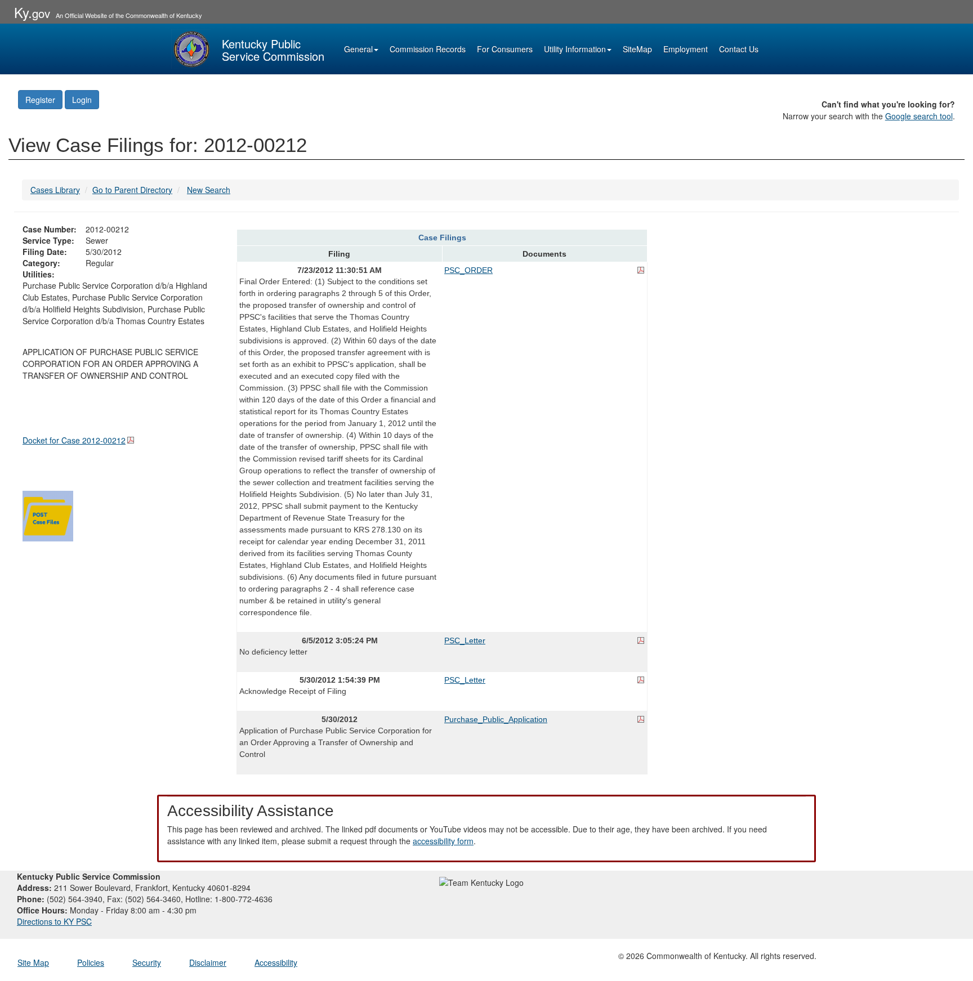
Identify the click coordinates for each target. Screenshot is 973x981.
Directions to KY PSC (54, 921)
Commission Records (428, 49)
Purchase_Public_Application (495, 719)
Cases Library (55, 189)
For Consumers (505, 49)
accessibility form (443, 840)
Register (40, 99)
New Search (208, 189)
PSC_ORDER (468, 270)
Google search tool (919, 116)
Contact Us (738, 49)
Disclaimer (207, 962)
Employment (685, 49)
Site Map (33, 962)
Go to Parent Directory (132, 189)
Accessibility (276, 962)
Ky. (32, 12)
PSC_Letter (464, 640)
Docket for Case (74, 440)
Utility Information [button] (575, 49)
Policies (90, 962)
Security (146, 962)
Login (82, 99)
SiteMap (637, 49)
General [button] (358, 49)
